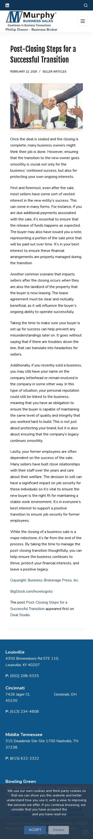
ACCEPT (35, 830)
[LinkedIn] (7, 5)
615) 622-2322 (25, 758)
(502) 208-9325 (24, 675)
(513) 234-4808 (24, 711)
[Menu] (83, 21)
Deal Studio (20, 615)
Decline (58, 830)
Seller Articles (54, 71)
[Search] (86, 5)
